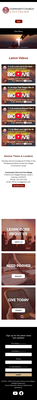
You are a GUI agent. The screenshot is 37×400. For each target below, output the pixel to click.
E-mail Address (18, 367)
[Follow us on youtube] (15, 393)
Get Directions (18, 185)
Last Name (18, 351)
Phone (18, 359)
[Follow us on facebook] (21, 393)
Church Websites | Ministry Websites (17, 385)
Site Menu (18, 31)
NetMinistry (18, 387)
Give (18, 21)
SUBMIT (18, 375)
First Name (18, 343)
